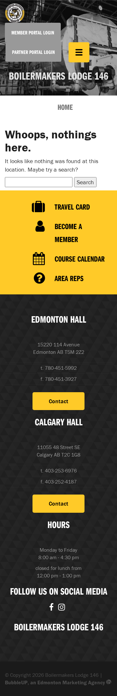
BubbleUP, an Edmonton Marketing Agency (55, 682)
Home (65, 107)
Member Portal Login (32, 32)
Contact (58, 401)
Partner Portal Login (33, 52)
